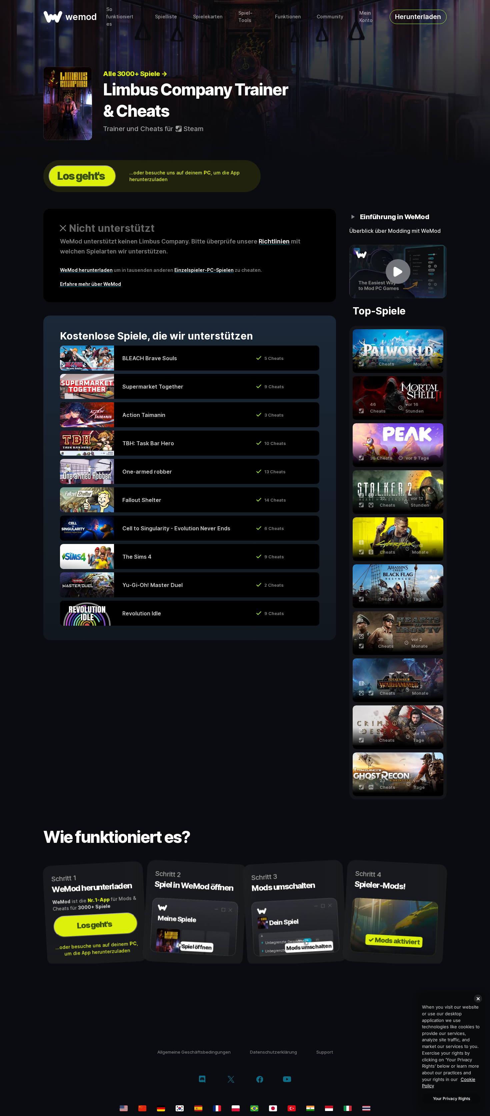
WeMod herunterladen (86, 270)
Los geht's (81, 175)
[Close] (478, 999)
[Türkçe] (292, 1108)
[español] (198, 1108)
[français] (217, 1108)
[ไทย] (366, 1108)
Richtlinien (274, 241)
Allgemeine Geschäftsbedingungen (194, 1052)
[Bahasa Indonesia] (329, 1108)
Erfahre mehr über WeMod (90, 284)
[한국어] (180, 1108)
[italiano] (348, 1108)
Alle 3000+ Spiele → (135, 74)
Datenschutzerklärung (273, 1052)
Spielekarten (207, 16)
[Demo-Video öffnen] (398, 271)
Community (330, 16)
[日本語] (273, 1108)
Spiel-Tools (245, 16)
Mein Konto (366, 16)
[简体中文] (142, 1108)
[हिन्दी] (310, 1108)
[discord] (202, 1080)
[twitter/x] (230, 1080)
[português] (254, 1108)
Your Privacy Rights (451, 1098)
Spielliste (166, 16)
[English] (124, 1108)
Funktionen (288, 16)
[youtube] (287, 1079)
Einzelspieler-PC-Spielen (204, 270)
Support (324, 1052)
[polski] (236, 1108)
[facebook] (259, 1080)
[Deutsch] (161, 1108)
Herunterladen (418, 17)
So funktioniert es (119, 16)
